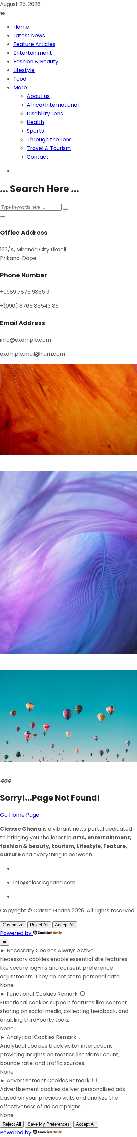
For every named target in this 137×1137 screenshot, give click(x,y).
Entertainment (32, 53)
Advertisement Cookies (37, 1080)
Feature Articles (34, 44)
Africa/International (53, 105)
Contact (38, 157)
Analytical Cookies (31, 1037)
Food (19, 79)
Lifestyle (24, 70)
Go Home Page (19, 815)
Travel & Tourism (49, 148)
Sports (35, 131)
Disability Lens (45, 113)
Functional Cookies (31, 994)
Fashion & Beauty (35, 61)
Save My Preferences (48, 1124)
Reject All (39, 924)
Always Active (76, 950)
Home (21, 27)
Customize (13, 924)
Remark (67, 994)
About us (38, 96)
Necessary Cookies (31, 950)
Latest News (29, 35)
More (20, 87)
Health (35, 122)
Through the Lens (49, 139)
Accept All (64, 924)
